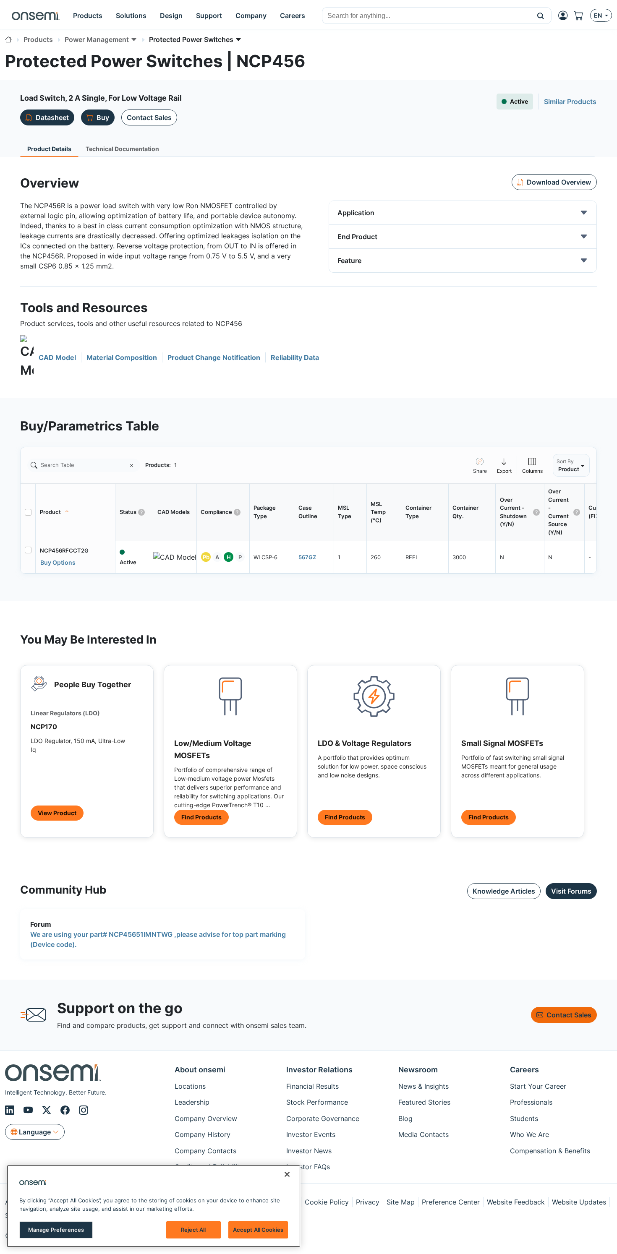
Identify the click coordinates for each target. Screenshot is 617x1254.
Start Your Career (538, 1086)
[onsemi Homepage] (35, 15)
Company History (202, 1134)
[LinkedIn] (11, 1110)
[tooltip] (504, 465)
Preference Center (451, 1202)
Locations (190, 1086)
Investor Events (310, 1134)
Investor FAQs (308, 1167)
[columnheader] (75, 512)
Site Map (401, 1202)
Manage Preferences (56, 1229)
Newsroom (418, 1069)
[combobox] (426, 16)
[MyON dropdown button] (565, 15)
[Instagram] (83, 1110)
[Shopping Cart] (582, 15)
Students (524, 1118)
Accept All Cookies (258, 1229)
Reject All (193, 1229)
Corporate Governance (322, 1118)
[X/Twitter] (48, 1110)
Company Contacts (205, 1151)
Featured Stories (424, 1102)
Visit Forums (571, 891)
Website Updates (579, 1202)
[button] (541, 15)
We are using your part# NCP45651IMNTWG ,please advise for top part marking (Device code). (158, 939)
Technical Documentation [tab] (122, 148)
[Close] (287, 1174)
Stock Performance (317, 1102)
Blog (405, 1118)
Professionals (531, 1102)
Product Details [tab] (49, 148)
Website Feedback (516, 1202)
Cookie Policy (327, 1202)
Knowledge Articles (504, 891)
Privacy (367, 1202)
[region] (154, 1206)
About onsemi (200, 1069)
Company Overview (206, 1118)
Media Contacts (423, 1134)
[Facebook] (66, 1110)
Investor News (309, 1151)
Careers (524, 1069)
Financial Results (312, 1086)
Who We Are (529, 1134)
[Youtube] (29, 1110)
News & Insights (423, 1086)
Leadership (192, 1102)
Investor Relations (319, 1069)
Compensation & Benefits (550, 1151)
